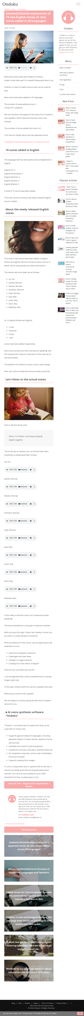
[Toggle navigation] (78, 4)
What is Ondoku (65, 68)
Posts (62, 89)
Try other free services (67, 94)
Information (22, 9)
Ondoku (7, 9)
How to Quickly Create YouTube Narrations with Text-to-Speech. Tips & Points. (71, 284)
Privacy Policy (61, 1003)
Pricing (62, 85)
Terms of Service (47, 1003)
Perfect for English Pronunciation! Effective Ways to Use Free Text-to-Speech (72, 298)
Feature (27, 1003)
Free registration (65, 80)
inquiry (35, 1003)
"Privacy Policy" (27, 1013)
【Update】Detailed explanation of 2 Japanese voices (26, 142)
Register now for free (66, 52)
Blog (13, 9)
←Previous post (10, 824)
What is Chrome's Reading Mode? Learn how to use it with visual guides (72, 151)
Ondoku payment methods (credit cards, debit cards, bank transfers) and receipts (72, 252)
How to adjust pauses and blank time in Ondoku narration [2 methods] (72, 216)
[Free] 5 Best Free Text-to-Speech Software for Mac (72, 240)
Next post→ (21, 824)
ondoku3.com (27, 814)
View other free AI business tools (41, 1006)
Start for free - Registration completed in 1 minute (29, 785)
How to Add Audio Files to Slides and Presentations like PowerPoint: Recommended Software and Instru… (72, 315)
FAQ (19, 1003)
